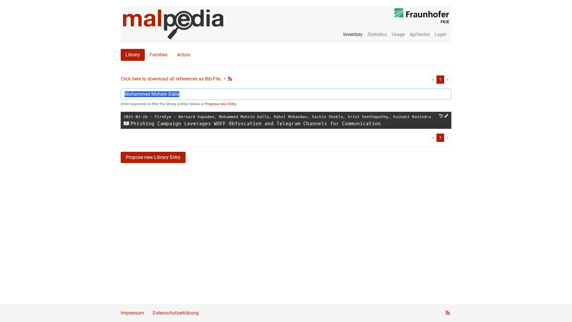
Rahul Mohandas (290, 116)
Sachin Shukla (327, 116)
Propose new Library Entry (153, 157)
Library (132, 55)
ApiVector (420, 34)
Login (441, 34)
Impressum (132, 313)
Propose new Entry (220, 104)
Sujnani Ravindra (412, 116)
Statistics (377, 34)
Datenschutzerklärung (176, 313)
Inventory (353, 34)
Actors (183, 55)
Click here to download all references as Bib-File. (171, 79)
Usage (398, 34)
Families (158, 55)
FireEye (163, 116)
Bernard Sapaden (196, 116)
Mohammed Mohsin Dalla (244, 116)
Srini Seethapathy (368, 116)
